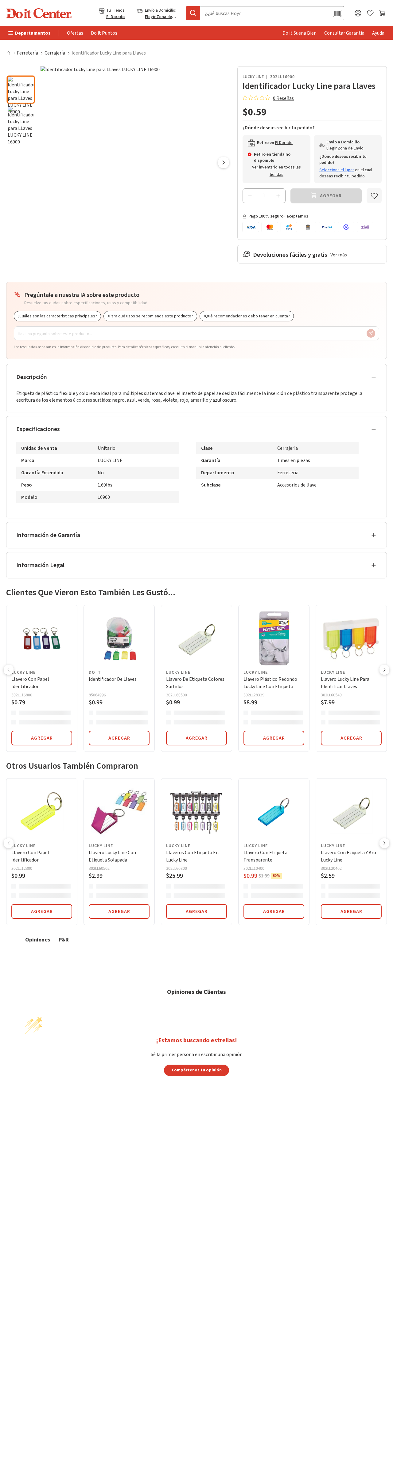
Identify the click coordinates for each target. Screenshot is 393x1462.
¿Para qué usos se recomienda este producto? (150, 316)
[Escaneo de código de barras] (337, 13)
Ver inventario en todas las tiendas (276, 171)
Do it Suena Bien (299, 33)
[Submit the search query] (193, 13)
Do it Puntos (104, 33)
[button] (20, 70)
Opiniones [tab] (37, 939)
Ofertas (75, 33)
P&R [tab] (64, 939)
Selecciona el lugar (336, 170)
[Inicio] (11, 53)
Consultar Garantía (344, 33)
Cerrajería (55, 53)
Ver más (338, 255)
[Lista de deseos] (370, 13)
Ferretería (27, 53)
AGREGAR (42, 738)
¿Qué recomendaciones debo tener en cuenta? (247, 316)
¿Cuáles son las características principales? (57, 316)
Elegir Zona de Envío (161, 17)
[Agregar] (278, 196)
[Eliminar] (250, 196)
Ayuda (378, 33)
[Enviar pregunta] (371, 333)
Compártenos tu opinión (197, 1070)
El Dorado (115, 17)
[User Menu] (358, 13)
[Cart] (383, 13)
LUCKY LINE (253, 77)
